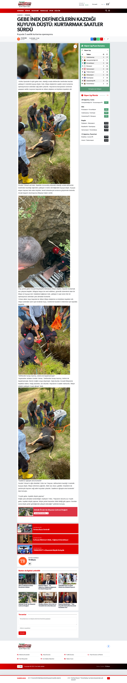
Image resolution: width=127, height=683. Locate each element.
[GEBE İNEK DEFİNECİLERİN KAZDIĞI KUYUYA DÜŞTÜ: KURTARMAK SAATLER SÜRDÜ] (48, 61)
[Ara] (106, 11)
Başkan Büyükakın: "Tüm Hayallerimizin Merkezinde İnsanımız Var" (67, 605)
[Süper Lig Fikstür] (107, 95)
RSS (20, 666)
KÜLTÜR (57, 10)
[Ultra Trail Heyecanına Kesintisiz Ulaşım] (28, 579)
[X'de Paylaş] (94, 39)
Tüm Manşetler (23, 658)
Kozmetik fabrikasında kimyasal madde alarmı (46, 678)
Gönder (22, 633)
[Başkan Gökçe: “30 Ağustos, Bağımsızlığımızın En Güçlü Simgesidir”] (48, 579)
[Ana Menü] (109, 11)
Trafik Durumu (70, 654)
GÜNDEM (20, 10)
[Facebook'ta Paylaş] (92, 39)
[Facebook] (108, 646)
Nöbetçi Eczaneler (24, 654)
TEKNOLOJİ (44, 10)
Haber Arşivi (69, 658)
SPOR (51, 10)
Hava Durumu (46, 654)
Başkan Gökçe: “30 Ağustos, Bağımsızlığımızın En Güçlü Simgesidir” (47, 587)
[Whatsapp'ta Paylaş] (98, 39)
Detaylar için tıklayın (94, 89)
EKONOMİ (35, 10)
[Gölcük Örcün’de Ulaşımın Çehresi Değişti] (28, 597)
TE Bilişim (32, 560)
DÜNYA (27, 10)
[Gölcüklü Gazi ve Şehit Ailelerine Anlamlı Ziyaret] (67, 579)
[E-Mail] (29, 563)
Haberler (20, 15)
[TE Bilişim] (23, 561)
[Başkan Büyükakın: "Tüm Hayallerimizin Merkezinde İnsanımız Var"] (67, 597)
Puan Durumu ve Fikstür (96, 654)
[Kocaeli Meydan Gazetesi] (24, 4)
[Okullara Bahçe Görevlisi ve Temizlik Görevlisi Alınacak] (48, 597)
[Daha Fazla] (101, 39)
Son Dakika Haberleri (48, 658)
